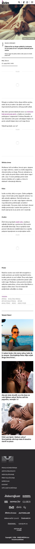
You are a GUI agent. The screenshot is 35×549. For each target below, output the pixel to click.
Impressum (5, 481)
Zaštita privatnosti (8, 471)
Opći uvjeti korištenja (9, 487)
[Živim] (5, 2)
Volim (3, 44)
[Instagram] (27, 2)
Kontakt (5, 484)
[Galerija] (17, 22)
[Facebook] (23, 2)
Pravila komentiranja (9, 467)
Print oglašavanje (8, 477)
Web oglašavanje (8, 474)
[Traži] (19, 2)
